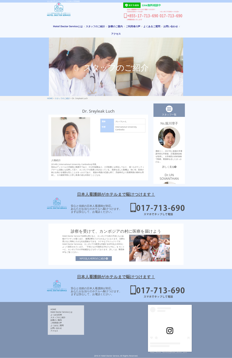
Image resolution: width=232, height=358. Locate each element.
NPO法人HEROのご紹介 (93, 258)
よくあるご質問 (151, 26)
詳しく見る (168, 166)
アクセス (116, 33)
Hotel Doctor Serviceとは (68, 26)
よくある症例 (56, 314)
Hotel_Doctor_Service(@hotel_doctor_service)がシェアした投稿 (177, 352)
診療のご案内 (115, 26)
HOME (50, 98)
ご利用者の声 (133, 26)
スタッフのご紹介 (95, 26)
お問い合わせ (170, 26)
